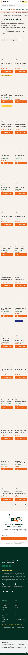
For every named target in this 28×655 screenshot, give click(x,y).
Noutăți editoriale (5, 603)
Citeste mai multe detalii (20, 651)
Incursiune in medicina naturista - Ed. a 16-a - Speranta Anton (21, 492)
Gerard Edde (18, 403)
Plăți (16, 605)
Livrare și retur (18, 603)
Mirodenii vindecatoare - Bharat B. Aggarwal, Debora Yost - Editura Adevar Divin (21, 278)
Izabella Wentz (5, 158)
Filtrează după (4, 40)
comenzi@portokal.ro (19, 617)
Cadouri (3, 621)
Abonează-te (14, 539)
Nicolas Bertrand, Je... (20, 342)
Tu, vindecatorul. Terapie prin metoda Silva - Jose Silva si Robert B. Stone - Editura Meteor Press (21, 156)
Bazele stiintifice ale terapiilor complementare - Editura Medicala (20, 370)
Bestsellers (4, 607)
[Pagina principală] (1, 15)
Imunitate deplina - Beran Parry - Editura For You (7, 431)
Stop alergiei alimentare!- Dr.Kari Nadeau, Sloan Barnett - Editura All (7, 94)
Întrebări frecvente (18, 601)
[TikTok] (10, 566)
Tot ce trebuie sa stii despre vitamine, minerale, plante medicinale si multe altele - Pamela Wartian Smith (7, 400)
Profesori (4, 615)
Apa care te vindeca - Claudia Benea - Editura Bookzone (7, 247)
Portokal (5, 2)
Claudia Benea (5, 250)
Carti (13, 15)
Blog (3, 609)
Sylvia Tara (18, 66)
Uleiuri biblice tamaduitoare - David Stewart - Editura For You (19, 94)
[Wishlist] (18, 2)
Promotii (13, 9)
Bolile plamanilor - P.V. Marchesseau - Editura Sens (6, 309)
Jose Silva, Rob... (19, 158)
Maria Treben (4, 219)
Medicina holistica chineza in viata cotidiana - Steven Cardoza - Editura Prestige (6, 339)
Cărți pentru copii (5, 605)
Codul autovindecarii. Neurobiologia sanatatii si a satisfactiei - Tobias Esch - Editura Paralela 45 (7, 186)
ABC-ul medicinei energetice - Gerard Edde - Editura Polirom (21, 400)
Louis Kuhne (18, 219)
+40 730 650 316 (18, 616)
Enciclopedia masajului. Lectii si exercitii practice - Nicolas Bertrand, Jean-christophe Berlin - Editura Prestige (20, 339)
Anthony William (19, 250)
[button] (2, 60)
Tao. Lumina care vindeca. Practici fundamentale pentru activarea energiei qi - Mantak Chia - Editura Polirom (21, 186)
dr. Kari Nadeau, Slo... (6, 97)
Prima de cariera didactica (7, 610)
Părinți (3, 617)
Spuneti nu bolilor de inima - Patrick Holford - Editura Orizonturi (21, 431)
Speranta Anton (19, 495)
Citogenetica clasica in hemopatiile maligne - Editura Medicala (7, 370)
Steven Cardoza (5, 342)
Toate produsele (6, 9)
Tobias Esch (4, 189)
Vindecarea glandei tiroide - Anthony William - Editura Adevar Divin (20, 247)
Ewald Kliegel (18, 464)
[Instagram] (6, 566)
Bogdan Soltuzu (19, 311)
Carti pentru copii (20, 9)
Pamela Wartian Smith (6, 403)
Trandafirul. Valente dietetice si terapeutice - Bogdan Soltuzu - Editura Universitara (20, 309)
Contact (16, 607)
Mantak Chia (18, 189)
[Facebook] (3, 566)
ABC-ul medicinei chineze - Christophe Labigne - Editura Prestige (7, 64)
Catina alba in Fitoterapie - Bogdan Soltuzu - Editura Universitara (7, 492)
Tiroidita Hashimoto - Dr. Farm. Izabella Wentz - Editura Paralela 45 (20, 125)
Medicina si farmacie (19, 15)
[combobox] (14, 5)
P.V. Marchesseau (5, 311)
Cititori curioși (5, 619)
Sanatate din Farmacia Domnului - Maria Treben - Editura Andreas (7, 462)
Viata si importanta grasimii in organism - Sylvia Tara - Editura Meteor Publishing (20, 64)
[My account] (20, 2)
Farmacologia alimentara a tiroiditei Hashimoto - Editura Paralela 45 (7, 156)
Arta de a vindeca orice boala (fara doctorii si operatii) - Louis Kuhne (21, 217)
